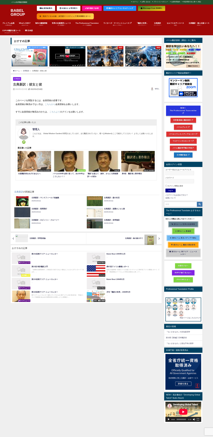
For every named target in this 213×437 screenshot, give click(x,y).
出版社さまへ (183, 265)
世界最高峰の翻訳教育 (182, 120)
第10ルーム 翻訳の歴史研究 (184, 245)
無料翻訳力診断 (93, 8)
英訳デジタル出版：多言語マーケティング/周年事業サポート (66, 16)
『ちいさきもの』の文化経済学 (180, 332)
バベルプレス (182, 127)
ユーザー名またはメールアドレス (178, 169)
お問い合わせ (146, 1)
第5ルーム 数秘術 (184, 231)
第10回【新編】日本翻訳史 (176, 337)
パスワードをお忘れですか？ (176, 195)
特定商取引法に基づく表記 (192, 1)
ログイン (135, 1)
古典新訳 (17, 79)
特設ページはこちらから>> (190, 318)
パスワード (169, 178)
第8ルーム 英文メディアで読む (184, 238)
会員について (170, 198)
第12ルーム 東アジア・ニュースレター (184, 253)
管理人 (157, 89)
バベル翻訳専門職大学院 (182, 148)
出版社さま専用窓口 (69, 8)
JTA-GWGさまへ (183, 279)
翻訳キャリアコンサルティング (120, 8)
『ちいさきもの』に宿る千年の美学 (180, 343)
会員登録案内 (47, 8)
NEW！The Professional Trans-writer (183, 109)
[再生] (168, 419)
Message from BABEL (152, 8)
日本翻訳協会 (182, 155)
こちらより (55, 112)
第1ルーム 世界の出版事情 (184, 224)
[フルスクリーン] (198, 419)
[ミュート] (194, 419)
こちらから (50, 104)
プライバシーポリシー (160, 1)
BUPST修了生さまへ (183, 272)
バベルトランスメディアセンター (182, 134)
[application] (183, 412)
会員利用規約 (175, 1)
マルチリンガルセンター (182, 141)
